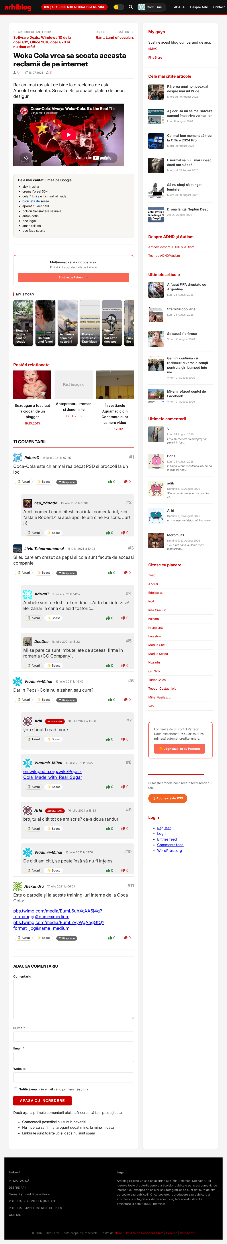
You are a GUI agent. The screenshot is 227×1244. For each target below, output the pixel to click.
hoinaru (153, 619)
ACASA (179, 7)
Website (19, 1068)
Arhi (19, 72)
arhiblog (17, 7)
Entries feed (167, 839)
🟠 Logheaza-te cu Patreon (179, 748)
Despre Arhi (199, 7)
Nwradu (154, 662)
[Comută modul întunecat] (118, 7)
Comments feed (170, 845)
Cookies (171, 1233)
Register (164, 828)
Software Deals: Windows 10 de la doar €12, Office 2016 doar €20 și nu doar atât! (42, 42)
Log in (162, 833)
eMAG (152, 48)
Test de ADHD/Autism (164, 255)
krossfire (154, 636)
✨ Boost (43, 481)
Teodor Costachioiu (162, 688)
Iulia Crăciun (157, 610)
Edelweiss (155, 592)
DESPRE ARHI (18, 1187)
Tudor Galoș (157, 680)
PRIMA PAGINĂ (19, 1180)
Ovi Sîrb (154, 671)
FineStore (155, 57)
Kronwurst (155, 627)
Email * (18, 1048)
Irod (151, 601)
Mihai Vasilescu (159, 697)
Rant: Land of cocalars (115, 37)
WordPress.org (169, 850)
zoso (151, 575)
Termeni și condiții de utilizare (29, 1194)
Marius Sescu (158, 654)
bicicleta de (31, 201)
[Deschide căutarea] (131, 7)
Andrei (153, 584)
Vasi (151, 706)
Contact (219, 7)
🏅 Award (24, 481)
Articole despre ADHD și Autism (171, 247)
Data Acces (187, 1233)
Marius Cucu (157, 645)
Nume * (19, 1028)
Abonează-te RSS (169, 798)
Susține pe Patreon (71, 277)
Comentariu (22, 976)
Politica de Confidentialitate (144, 1233)
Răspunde (68, 482)
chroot (119, 1233)
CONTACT (16, 1215)
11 (51, 72)
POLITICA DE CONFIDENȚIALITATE (32, 1201)
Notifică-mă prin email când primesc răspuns (53, 1089)
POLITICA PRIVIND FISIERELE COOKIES (35, 1208)
